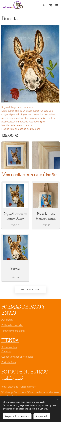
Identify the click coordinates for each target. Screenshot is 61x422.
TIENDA (10, 340)
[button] (44, 5)
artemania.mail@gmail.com (22, 386)
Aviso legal (6, 319)
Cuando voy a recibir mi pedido (17, 356)
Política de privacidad (12, 325)
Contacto (6, 351)
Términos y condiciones (13, 330)
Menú (57, 5)
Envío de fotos (8, 362)
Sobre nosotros (9, 347)
